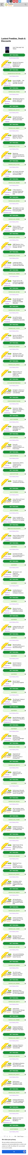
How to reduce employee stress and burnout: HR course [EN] (18, 228)
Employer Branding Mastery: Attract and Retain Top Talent (18, 137)
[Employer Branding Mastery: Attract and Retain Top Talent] (7, 138)
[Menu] (2, 5)
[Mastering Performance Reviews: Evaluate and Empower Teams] (7, 156)
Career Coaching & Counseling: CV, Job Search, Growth (18, 919)
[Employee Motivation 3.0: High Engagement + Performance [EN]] (7, 1102)
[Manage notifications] (24, 1151)
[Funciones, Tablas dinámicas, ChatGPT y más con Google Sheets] (7, 410)
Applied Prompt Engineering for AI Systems (17, 773)
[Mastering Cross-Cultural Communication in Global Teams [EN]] (7, 865)
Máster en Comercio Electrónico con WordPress (18, 1119)
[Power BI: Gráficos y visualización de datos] (7, 483)
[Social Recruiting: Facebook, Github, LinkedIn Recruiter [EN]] (7, 320)
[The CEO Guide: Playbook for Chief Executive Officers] (7, 975)
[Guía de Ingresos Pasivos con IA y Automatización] (7, 665)
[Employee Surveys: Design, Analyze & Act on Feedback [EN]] (7, 829)
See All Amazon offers (14, 58)
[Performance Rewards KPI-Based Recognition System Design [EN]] (7, 793)
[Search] (25, 5)
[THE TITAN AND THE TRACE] (7, 50)
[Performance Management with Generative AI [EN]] (7, 1084)
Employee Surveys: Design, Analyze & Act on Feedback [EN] (18, 828)
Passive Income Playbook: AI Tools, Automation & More (18, 610)
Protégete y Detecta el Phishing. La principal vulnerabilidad (18, 391)
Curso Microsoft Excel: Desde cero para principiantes (19, 500)
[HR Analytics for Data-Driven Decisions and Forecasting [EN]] (7, 210)
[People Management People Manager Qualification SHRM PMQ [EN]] (7, 301)
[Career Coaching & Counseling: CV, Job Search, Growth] (7, 920)
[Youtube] (14, 1)
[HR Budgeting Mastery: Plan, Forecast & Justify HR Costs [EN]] (7, 1066)
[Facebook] (8, 1)
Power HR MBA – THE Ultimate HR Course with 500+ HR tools (18, 82)
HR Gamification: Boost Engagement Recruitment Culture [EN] (18, 901)
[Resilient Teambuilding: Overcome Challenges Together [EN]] (7, 738)
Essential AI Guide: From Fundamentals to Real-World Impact (18, 555)
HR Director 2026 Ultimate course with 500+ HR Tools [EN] (18, 355)
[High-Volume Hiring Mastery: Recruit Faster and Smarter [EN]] (7, 847)
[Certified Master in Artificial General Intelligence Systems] (7, 592)
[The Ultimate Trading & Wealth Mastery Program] (7, 702)
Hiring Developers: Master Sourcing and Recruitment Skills (18, 118)
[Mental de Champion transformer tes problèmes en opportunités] (7, 65)
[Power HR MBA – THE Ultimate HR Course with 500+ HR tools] (7, 83)
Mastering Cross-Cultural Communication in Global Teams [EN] (17, 865)
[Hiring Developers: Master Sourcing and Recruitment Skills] (7, 119)
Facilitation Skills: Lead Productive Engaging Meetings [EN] (18, 883)
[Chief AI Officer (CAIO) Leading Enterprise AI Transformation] (7, 538)
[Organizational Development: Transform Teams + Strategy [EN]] (7, 756)
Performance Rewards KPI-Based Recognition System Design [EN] (18, 792)
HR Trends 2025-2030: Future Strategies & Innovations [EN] (18, 173)
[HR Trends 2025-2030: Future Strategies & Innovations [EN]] (7, 174)
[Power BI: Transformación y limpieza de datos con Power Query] (7, 447)
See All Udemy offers (14, 76)
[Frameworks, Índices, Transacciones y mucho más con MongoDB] (7, 465)
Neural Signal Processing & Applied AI (18, 682)
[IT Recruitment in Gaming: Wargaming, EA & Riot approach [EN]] (7, 192)
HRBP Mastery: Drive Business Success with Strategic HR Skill (19, 246)
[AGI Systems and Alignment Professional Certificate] (7, 574)
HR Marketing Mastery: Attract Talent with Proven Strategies (19, 100)
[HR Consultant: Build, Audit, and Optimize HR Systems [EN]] (7, 811)
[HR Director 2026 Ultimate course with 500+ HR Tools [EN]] (7, 356)
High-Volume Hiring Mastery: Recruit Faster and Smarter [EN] (18, 847)
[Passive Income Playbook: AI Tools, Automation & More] (7, 611)
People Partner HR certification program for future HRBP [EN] (18, 282)
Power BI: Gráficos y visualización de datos (18, 481)
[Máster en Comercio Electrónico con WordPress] (7, 1120)
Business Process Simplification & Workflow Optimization (19, 937)
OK (14, 1151)
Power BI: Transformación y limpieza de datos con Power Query (18, 446)
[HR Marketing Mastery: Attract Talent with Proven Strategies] (7, 101)
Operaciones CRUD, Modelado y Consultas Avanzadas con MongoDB (18, 428)
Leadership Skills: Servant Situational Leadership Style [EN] (18, 264)
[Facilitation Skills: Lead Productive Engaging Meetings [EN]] (7, 884)
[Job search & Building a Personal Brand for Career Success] (7, 956)
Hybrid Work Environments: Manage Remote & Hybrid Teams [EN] (19, 1011)
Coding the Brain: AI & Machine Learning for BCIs (18, 628)
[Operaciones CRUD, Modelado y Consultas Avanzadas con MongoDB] (7, 429)
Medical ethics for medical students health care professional (17, 374)
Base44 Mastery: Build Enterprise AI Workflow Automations (19, 719)
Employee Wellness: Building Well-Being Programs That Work (18, 1028)
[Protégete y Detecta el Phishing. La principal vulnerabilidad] (7, 392)
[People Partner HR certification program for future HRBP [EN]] (7, 283)
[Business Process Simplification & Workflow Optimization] (7, 938)
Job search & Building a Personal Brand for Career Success (18, 955)
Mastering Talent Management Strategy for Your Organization (18, 992)
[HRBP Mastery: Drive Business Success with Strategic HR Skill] (7, 247)
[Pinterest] (17, 1)
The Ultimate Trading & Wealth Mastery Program (18, 701)
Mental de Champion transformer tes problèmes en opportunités (18, 64)
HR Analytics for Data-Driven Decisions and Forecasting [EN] (18, 209)
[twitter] (11, 1)
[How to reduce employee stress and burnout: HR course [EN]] (7, 229)
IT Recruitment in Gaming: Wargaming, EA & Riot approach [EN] (18, 192)
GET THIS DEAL (14, 55)
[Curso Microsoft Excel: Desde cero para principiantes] (7, 501)
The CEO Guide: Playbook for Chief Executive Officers (17, 974)
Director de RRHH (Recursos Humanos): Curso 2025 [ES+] (18, 337)
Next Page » (20, 1136)
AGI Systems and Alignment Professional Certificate (17, 574)
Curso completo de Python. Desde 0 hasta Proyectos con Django (18, 519)
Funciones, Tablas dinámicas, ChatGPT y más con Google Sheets (18, 410)
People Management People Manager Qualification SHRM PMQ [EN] (18, 301)
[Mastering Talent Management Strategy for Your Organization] (7, 993)
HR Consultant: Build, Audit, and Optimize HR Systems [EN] (19, 810)
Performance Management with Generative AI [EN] (17, 1083)
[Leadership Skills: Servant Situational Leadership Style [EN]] (7, 265)
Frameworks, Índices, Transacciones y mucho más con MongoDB (18, 465)
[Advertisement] (14, 23)
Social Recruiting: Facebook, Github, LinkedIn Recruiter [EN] (18, 319)
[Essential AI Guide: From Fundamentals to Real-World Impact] (7, 556)
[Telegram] (20, 1)
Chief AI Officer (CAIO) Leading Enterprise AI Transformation (18, 537)
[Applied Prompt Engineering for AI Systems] (7, 774)
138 (15, 1136)
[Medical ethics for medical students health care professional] (7, 374)
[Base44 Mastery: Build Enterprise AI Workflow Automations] (7, 720)
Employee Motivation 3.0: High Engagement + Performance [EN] (18, 1101)
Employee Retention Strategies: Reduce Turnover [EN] (18, 1046)
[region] (14, 1146)
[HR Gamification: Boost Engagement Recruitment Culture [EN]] (7, 902)
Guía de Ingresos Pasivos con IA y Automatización (17, 664)
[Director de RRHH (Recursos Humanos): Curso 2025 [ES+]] (7, 338)
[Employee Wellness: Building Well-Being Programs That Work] (7, 1029)
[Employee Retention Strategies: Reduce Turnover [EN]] (7, 1047)
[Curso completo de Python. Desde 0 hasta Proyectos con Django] (7, 520)
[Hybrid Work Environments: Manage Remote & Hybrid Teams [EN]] (7, 1011)
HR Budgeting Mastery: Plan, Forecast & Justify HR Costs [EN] (18, 1065)
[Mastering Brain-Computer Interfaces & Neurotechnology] (7, 647)
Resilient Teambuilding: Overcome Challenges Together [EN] (18, 738)
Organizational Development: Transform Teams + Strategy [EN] (18, 756)
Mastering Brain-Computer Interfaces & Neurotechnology (18, 646)
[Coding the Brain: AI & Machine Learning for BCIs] (7, 629)
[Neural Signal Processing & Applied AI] (7, 683)
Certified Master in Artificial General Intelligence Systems (18, 591)
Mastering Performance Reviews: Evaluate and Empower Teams (18, 155)
